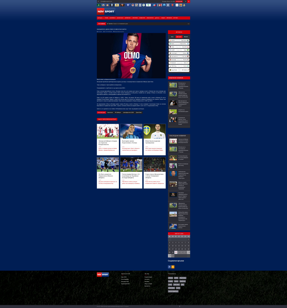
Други (157, 18)
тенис (170, 284)
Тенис (106, 18)
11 (175, 245)
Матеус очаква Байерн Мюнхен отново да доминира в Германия (183, 185)
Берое (176, 281)
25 (176, 252)
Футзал (175, 18)
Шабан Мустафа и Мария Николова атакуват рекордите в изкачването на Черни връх (183, 216)
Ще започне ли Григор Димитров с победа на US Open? (183, 103)
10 (172, 245)
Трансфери (171, 288)
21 (185, 249)
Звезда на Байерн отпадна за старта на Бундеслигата (183, 140)
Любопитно (150, 18)
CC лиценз (126, 306)
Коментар (142, 18)
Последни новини (177, 136)
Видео (163, 18)
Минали (186, 36)
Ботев (178, 288)
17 (172, 249)
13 (182, 245)
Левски (170, 278)
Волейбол (112, 18)
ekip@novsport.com (107, 1)
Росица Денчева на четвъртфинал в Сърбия (183, 157)
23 (169, 252)
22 (188, 249)
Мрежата (169, 18)
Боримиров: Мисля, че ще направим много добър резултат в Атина (183, 121)
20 (182, 249)
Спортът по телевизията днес (183, 110)
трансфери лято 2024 (128, 112)
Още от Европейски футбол (107, 119)
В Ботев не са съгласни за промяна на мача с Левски (126, 24)
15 (188, 245)
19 (179, 249)
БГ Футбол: (110, 24)
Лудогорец (183, 278)
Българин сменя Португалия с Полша (183, 226)
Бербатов (182, 281)
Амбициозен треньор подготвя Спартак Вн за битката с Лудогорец (183, 175)
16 (169, 249)
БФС (182, 284)
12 (179, 245)
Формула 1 (128, 18)
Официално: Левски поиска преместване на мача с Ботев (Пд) (183, 94)
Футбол (100, 18)
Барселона (110, 112)
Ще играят (179, 36)
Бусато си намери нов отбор (183, 164)
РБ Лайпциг (118, 112)
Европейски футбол (119, 31)
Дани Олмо (139, 112)
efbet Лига (176, 284)
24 (172, 252)
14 (185, 245)
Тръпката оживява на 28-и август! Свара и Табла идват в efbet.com (182, 196)
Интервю (135, 18)
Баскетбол (120, 18)
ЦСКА (176, 278)
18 (176, 249)
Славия (170, 281)
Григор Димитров (173, 291)
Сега (172, 36)
